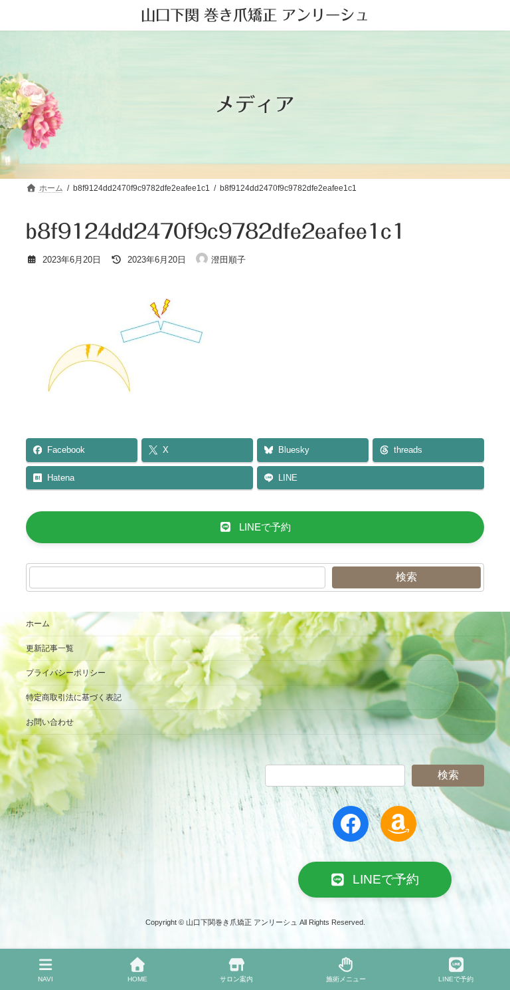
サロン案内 (236, 979)
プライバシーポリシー (66, 673)
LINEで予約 (455, 979)
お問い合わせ (50, 722)
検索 (406, 576)
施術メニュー (346, 979)
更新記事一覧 (50, 648)
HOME (137, 979)
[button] (255, 527)
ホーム (38, 623)
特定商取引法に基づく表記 (74, 697)
